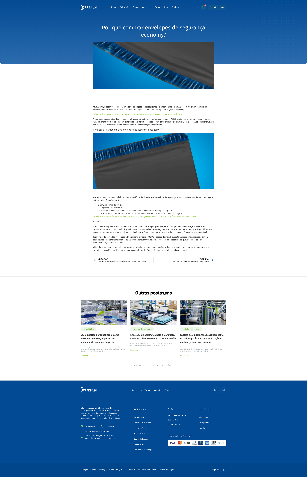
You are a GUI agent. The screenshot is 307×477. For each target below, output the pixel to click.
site (187, 250)
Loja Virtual (155, 7)
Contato (175, 7)
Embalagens (138, 7)
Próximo (169, 365)
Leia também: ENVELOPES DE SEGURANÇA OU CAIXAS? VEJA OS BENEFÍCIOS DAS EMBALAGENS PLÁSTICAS (138, 114)
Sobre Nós (124, 7)
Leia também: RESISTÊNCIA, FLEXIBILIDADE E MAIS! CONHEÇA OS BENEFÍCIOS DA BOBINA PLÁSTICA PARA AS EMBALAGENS (145, 216)
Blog (166, 7)
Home (113, 7)
